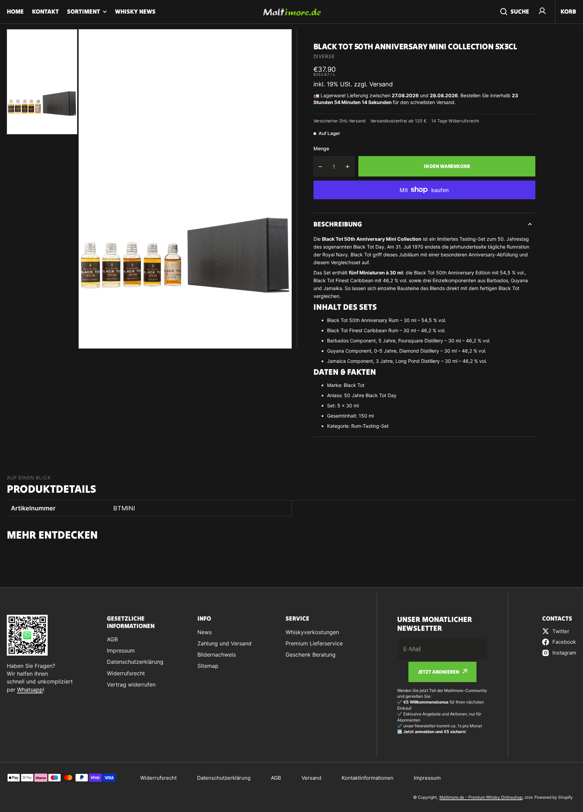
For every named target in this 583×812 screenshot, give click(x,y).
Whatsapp (30, 689)
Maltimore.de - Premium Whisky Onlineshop (480, 797)
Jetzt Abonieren (438, 672)
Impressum (427, 778)
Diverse (324, 56)
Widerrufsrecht (158, 778)
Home (15, 11)
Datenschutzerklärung (223, 778)
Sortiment (83, 11)
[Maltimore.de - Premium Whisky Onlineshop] (292, 11)
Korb (568, 11)
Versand (311, 778)
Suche (520, 11)
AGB (276, 778)
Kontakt (45, 11)
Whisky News (135, 11)
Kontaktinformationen (367, 778)
